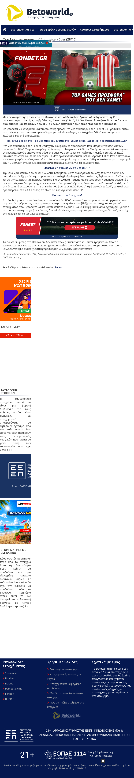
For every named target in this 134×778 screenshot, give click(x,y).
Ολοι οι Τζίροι (15, 335)
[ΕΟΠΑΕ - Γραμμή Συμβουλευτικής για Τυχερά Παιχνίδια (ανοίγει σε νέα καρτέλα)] (79, 754)
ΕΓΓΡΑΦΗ (78, 227)
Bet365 (9, 699)
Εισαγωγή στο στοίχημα (64, 669)
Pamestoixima (13, 688)
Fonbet (9, 693)
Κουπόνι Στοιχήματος (94, 29)
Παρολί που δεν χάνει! (67, 195)
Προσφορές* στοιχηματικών (57, 29)
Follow (58, 267)
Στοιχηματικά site (22, 29)
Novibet (10, 678)
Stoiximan (11, 673)
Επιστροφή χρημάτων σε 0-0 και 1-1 (67, 167)
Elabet (9, 683)
